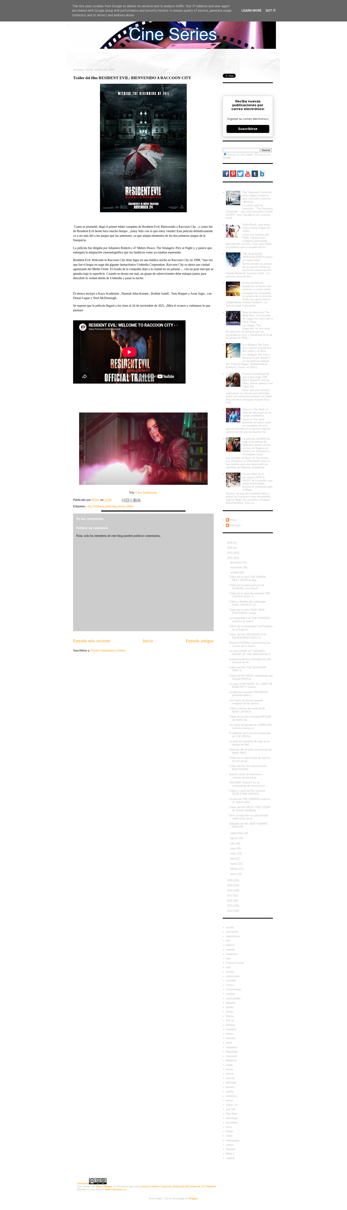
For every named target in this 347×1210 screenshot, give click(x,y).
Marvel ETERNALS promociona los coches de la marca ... (249, 644)
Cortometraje (233, 989)
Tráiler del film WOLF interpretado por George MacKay (251, 677)
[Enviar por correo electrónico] (124, 500)
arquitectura (233, 936)
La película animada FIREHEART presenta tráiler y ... (248, 694)
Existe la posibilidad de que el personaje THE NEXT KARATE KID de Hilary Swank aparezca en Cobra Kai (257, 380)
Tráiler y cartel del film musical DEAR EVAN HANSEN (247, 792)
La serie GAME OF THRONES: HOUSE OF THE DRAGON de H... (250, 652)
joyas (229, 1042)
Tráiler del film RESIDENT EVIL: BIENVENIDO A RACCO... (248, 636)
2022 (230, 552)
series (229, 1100)
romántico (231, 1096)
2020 (230, 880)
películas (110, 506)
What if (180, 57)
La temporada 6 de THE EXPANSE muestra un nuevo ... (249, 620)
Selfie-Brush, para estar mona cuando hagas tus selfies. (256, 227)
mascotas (231, 1056)
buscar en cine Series (241, 154)
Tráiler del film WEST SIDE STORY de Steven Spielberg (250, 809)
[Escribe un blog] (128, 500)
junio (233, 848)
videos (230, 1144)
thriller (229, 1131)
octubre (235, 572)
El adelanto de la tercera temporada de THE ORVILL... (249, 735)
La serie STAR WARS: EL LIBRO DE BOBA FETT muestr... (250, 685)
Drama (230, 1016)
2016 (230, 900)
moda (229, 1064)
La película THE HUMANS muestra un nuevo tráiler (249, 800)
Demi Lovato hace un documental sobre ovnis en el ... (248, 817)
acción (230, 927)
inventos (231, 1038)
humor (229, 1033)
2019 (230, 885)
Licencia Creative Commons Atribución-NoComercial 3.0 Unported (178, 1186)
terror (121, 506)
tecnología (232, 1122)
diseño (230, 1007)
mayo (233, 853)
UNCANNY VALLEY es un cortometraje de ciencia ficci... (248, 784)
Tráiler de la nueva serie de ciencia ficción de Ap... (249, 759)
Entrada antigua (200, 640)
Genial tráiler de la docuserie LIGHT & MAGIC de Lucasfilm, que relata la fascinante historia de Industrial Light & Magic (257, 482)
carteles (230, 949)
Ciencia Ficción (235, 962)
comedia (231, 980)
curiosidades (233, 998)
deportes (231, 1002)
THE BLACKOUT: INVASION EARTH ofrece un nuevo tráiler (257, 257)
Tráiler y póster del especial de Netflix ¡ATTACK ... (247, 710)
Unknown (235, 525)
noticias (230, 1078)
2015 (230, 905)
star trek (231, 1109)
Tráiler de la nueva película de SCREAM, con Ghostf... (246, 587)
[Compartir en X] (131, 500)
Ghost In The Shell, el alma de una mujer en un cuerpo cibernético (256, 412)
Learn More (251, 10)
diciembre (236, 562)
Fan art (230, 1020)
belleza (230, 945)
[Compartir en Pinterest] (139, 500)
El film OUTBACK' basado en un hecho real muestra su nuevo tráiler (256, 286)
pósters (230, 1086)
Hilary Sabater (104, 1186)
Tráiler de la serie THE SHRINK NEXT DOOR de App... (247, 578)
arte (228, 940)
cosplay (230, 993)
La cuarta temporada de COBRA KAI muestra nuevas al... (250, 726)
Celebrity (100, 57)
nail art (230, 1073)
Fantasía (98, 506)
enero (233, 873)
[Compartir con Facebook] (135, 500)
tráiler (129, 506)
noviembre (236, 567)
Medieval (231, 1060)
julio (233, 843)
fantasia (230, 1024)
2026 (230, 542)
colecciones (233, 976)
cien (228, 958)
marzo (234, 863)
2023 (230, 547)
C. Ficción (224, 57)
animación (232, 931)
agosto (234, 838)
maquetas (231, 1047)
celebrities (232, 954)
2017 (230, 895)
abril (233, 858)
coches (230, 971)
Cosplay (247, 57)
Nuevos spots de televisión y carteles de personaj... (246, 776)
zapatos (230, 1158)
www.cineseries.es (115, 1189)
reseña (230, 1091)
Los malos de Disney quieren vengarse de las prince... (246, 702)
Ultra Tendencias (146, 492)
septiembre (237, 833)
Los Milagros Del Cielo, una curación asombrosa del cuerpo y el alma (256, 347)
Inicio (80, 57)
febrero (234, 868)
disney (230, 1011)
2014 (230, 910)
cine (89, 506)
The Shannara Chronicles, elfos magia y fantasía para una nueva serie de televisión (257, 197)
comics (230, 984)
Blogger (193, 1198)
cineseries (83, 1183)
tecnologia (232, 1118)
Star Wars (232, 1113)
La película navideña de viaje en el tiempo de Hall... (249, 743)
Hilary (233, 519)
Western (231, 1149)
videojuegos (233, 1140)
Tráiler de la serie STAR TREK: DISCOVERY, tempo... (247, 611)
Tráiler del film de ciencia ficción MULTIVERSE (248, 768)
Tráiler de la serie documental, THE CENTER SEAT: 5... (249, 595)
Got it (270, 10)
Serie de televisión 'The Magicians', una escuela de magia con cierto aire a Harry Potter (257, 317)
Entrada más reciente (91, 640)
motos (229, 1069)
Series (161, 57)
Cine (142, 57)
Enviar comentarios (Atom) (108, 650)
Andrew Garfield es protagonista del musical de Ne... (249, 661)
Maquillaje (232, 1051)
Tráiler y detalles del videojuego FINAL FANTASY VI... (247, 603)
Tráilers (201, 57)
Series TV (232, 1104)
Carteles (123, 57)
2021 (230, 558)
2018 (230, 890)
